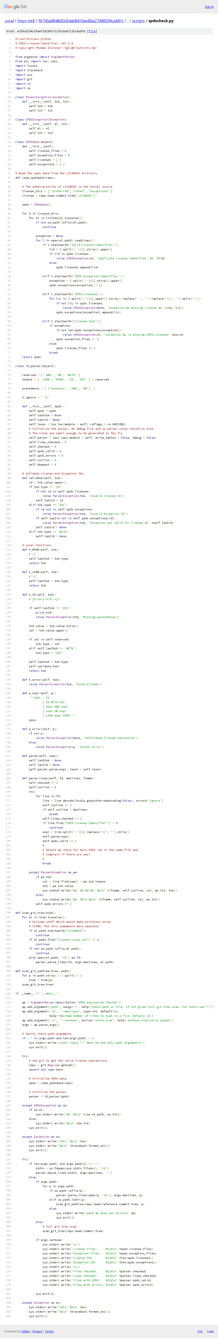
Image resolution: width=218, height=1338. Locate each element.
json (210, 1331)
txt (200, 1331)
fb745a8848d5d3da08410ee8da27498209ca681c (81, 20)
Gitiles (26, 1331)
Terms (49, 1331)
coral (9, 20)
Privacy (37, 1331)
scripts (138, 20)
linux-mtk (26, 20)
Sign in (209, 7)
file (92, 31)
